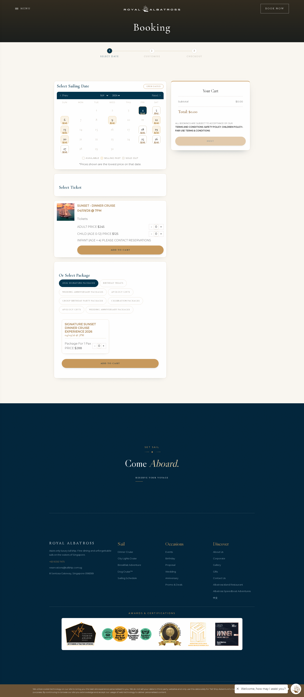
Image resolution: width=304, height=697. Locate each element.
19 (156, 129)
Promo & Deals (173, 584)
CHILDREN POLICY (232, 127)
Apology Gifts (120, 292)
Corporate (219, 558)
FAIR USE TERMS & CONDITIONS (192, 130)
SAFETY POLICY (212, 127)
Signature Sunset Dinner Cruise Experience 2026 (80, 327)
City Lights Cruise (127, 558)
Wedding (170, 571)
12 (156, 120)
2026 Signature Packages (78, 283)
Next (210, 141)
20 (64, 139)
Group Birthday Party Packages (82, 301)
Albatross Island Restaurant (228, 584)
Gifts (215, 571)
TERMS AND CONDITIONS (189, 127)
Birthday (170, 558)
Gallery (217, 565)
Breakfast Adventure (129, 565)
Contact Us (219, 578)
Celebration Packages (125, 301)
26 (156, 139)
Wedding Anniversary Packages (82, 292)
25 (142, 139)
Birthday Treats (113, 283)
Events (169, 551)
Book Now (274, 8)
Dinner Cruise (125, 551)
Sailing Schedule (127, 578)
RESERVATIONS (140, 240)
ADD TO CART (120, 250)
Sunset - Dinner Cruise (96, 205)
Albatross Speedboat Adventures (232, 591)
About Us (218, 551)
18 (142, 129)
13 (65, 129)
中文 (215, 597)
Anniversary (171, 578)
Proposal (170, 565)
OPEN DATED (153, 86)
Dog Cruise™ (125, 571)
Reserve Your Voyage (152, 477)
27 (64, 149)
